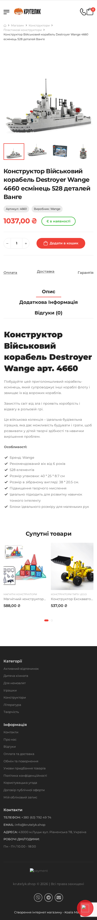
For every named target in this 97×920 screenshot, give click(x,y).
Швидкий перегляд (25, 585)
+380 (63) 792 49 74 (36, 817)
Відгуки (10, 746)
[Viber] (38, 897)
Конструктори (39, 25)
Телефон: (12, 817)
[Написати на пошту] (59, 897)
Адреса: (11, 832)
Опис (48, 291)
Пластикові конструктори (23, 30)
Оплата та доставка (19, 754)
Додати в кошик (64, 243)
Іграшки (10, 690)
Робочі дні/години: (22, 839)
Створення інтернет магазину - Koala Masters (50, 912)
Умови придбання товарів (25, 768)
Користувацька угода (20, 782)
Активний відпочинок (21, 668)
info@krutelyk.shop (30, 825)
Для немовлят (15, 683)
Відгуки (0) (48, 313)
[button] (46, 620)
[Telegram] (48, 897)
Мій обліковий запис (20, 797)
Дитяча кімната (16, 676)
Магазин (17, 25)
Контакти (11, 732)
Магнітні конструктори (20, 594)
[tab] (48, 291)
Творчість (11, 712)
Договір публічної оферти (24, 790)
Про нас (10, 739)
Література (12, 705)
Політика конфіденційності (25, 775)
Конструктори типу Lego (69, 594)
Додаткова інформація (48, 302)
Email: (9, 825)
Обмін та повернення (21, 761)
